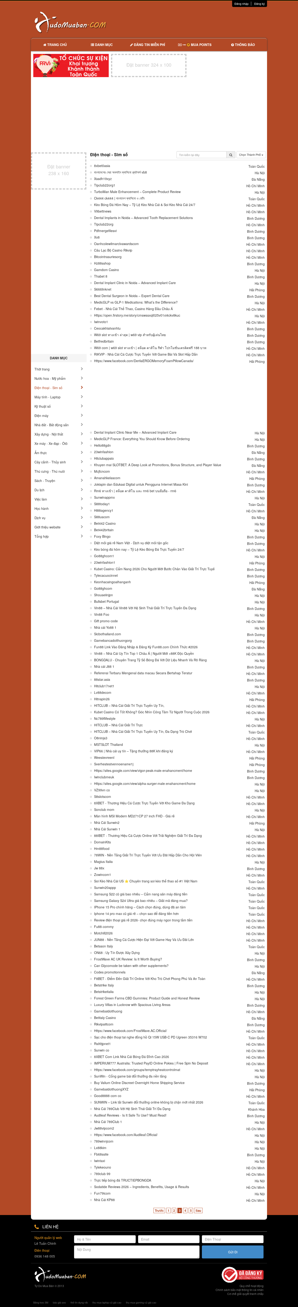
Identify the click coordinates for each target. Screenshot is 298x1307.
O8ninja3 (100, 738)
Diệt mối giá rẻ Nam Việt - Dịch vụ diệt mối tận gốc (131, 543)
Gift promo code (106, 621)
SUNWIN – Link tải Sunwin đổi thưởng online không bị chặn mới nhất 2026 (148, 1102)
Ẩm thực (40, 452)
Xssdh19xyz (103, 179)
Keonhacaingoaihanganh (112, 582)
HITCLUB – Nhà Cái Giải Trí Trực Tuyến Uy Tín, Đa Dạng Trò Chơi (143, 732)
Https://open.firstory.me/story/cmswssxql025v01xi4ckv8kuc (137, 315)
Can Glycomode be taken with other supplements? (131, 966)
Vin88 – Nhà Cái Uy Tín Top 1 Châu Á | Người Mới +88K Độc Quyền (144, 653)
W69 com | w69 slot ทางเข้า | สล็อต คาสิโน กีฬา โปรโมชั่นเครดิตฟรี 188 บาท (150, 348)
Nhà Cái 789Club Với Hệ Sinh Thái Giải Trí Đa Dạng (132, 1109)
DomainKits (102, 842)
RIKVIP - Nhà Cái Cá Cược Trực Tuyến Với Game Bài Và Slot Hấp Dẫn (146, 354)
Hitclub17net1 (104, 686)
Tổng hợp (41, 536)
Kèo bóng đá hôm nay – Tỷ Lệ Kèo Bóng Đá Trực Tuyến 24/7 (139, 549)
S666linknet (102, 289)
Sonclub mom (104, 810)
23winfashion (103, 452)
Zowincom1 (102, 875)
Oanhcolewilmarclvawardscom (116, 244)
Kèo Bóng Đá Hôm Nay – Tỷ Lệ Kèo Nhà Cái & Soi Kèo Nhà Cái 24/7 (144, 205)
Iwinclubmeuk (104, 777)
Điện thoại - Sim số (48, 387)
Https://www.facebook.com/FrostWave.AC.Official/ (130, 1031)
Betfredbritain (104, 341)
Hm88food (101, 849)
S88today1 (102, 504)
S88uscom (102, 517)
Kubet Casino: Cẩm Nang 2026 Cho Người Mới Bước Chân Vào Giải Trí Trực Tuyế (154, 569)
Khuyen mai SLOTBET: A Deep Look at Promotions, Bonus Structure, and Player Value (157, 465)
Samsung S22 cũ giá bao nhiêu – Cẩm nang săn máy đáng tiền (140, 894)
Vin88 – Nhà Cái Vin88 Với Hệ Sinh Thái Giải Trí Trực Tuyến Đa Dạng (145, 608)
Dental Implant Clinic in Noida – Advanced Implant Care (135, 283)
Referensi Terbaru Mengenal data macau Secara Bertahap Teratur (143, 673)
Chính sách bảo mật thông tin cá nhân (240, 1290)
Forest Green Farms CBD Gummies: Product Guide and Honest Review (147, 998)
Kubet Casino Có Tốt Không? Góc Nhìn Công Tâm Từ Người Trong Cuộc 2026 (152, 712)
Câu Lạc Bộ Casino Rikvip (113, 250)
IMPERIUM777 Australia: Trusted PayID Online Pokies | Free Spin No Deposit (151, 1063)
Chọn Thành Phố (250, 155)
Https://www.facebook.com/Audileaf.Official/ (126, 1135)
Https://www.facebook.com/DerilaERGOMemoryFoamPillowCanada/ (144, 361)
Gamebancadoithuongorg (113, 640)
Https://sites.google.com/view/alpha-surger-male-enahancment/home (145, 784)
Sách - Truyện (44, 480)
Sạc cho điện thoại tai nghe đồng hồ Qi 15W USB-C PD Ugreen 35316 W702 (150, 1037)
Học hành (41, 508)
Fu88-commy (104, 927)
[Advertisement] (198, 22)
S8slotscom (102, 797)
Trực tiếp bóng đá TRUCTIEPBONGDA (122, 1180)
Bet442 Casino (105, 523)
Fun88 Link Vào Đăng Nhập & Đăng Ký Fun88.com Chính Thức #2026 (146, 647)
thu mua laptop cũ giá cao (106, 1302)
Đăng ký (259, 4)
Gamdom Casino (106, 270)
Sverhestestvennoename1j (113, 764)
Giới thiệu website (47, 527)
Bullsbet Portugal (106, 601)
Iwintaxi (99, 1161)
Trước (159, 1210)
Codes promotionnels (109, 972)
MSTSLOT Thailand (108, 745)
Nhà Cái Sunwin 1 (107, 829)
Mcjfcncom (102, 471)
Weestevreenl (104, 758)
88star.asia (102, 679)
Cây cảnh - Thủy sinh (50, 462)
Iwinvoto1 (101, 322)
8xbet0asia (102, 166)
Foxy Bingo (102, 536)
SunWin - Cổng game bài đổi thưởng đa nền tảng (130, 1076)
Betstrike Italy (104, 985)
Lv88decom (102, 692)
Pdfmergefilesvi (105, 231)
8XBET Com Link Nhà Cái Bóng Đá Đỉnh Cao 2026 (131, 1057)
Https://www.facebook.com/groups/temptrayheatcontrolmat (137, 1070)
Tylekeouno (102, 1167)
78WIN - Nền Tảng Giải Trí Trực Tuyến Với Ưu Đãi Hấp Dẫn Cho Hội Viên (148, 855)
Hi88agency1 (103, 510)
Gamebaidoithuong (108, 1011)
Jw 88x (99, 868)
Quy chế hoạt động (252, 1286)
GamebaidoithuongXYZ (111, 1089)
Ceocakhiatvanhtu (107, 328)
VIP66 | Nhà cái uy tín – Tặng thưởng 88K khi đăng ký (133, 751)
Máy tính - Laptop (47, 397)
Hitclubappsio (104, 458)
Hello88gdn (102, 445)
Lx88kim (100, 1148)
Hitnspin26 (102, 699)
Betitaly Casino (105, 1018)
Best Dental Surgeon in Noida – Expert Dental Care (131, 296)
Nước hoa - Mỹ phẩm (50, 378)
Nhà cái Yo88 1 (105, 627)
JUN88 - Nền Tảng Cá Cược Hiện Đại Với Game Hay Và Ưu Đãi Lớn (144, 940)
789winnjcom (103, 1141)
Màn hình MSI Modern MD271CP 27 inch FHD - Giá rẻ (134, 816)
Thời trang (42, 369)
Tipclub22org (103, 224)
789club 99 (102, 1174)
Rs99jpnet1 (102, 1044)
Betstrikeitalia (104, 992)
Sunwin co (101, 1050)
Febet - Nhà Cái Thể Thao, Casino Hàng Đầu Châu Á (133, 309)
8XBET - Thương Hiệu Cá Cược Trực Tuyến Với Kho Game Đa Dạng (144, 803)
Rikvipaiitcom (103, 1024)
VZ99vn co (102, 790)
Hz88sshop (102, 263)
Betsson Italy (103, 946)
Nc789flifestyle (104, 719)
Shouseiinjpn (103, 595)
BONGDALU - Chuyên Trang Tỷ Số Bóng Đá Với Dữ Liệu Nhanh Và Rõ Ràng (150, 660)
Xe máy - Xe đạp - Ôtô (51, 443)
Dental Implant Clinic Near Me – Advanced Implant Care (135, 432)
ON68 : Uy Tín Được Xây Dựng (117, 953)
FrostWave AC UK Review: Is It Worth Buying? (128, 959)
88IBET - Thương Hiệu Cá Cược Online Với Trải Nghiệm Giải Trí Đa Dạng (148, 836)
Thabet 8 (100, 276)
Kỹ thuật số (42, 406)
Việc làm (40, 499)
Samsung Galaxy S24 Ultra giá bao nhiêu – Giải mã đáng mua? (141, 901)
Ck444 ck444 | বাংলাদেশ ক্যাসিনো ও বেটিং (119, 198)
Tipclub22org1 (104, 185)
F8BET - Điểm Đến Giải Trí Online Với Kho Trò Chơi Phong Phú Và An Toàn (149, 979)
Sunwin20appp (105, 888)
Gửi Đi (232, 1252)
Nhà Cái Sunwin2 (106, 823)
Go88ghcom (103, 588)
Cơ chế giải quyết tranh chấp (245, 1294)
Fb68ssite (101, 1154)
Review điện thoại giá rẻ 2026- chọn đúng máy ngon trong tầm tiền (143, 920)
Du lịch (39, 490)
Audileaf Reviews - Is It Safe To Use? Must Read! (130, 1115)
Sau (198, 1210)
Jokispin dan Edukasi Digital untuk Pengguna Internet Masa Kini (141, 484)
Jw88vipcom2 (104, 1128)
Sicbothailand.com (107, 634)
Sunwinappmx (104, 497)
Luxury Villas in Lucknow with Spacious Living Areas (132, 1005)
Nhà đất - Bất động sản (51, 425)
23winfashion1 (104, 562)
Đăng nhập (241, 4)
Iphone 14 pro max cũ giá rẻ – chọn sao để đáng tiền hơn (136, 914)
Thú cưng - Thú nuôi (49, 471)
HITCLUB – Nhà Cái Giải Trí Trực (118, 725)
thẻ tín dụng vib (79, 1302)
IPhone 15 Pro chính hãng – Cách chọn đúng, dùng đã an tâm (140, 907)
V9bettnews (102, 211)
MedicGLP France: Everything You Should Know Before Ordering (142, 439)
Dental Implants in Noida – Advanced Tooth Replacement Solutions (143, 218)
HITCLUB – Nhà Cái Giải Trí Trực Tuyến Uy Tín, (129, 706)
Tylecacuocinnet (106, 575)
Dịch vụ (39, 517)
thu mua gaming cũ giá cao (141, 1302)
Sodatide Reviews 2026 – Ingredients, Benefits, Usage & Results (141, 1187)
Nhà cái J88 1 (104, 666)
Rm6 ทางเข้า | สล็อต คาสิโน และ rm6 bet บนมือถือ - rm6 (135, 491)
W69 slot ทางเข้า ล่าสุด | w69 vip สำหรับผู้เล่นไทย (130, 335)
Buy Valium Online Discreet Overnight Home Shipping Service (139, 1083)
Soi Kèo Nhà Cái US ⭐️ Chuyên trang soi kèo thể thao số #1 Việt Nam (145, 881)
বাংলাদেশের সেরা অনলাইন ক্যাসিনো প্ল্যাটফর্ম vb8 (120, 172)
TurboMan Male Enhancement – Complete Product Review (137, 192)
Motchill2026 (103, 933)
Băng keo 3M (40, 1302)
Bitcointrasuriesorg (108, 257)
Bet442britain (104, 530)
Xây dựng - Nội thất (48, 434)
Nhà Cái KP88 (104, 1200)
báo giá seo (59, 1302)
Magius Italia (103, 862)
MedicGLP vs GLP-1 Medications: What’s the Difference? (136, 302)
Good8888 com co (107, 1096)
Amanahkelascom (107, 478)
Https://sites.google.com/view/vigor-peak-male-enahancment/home (143, 771)
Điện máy (41, 415)
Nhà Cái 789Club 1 (108, 1122)
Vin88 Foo (101, 614)
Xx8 (97, 237)
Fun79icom (102, 1193)
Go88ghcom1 (104, 556)
